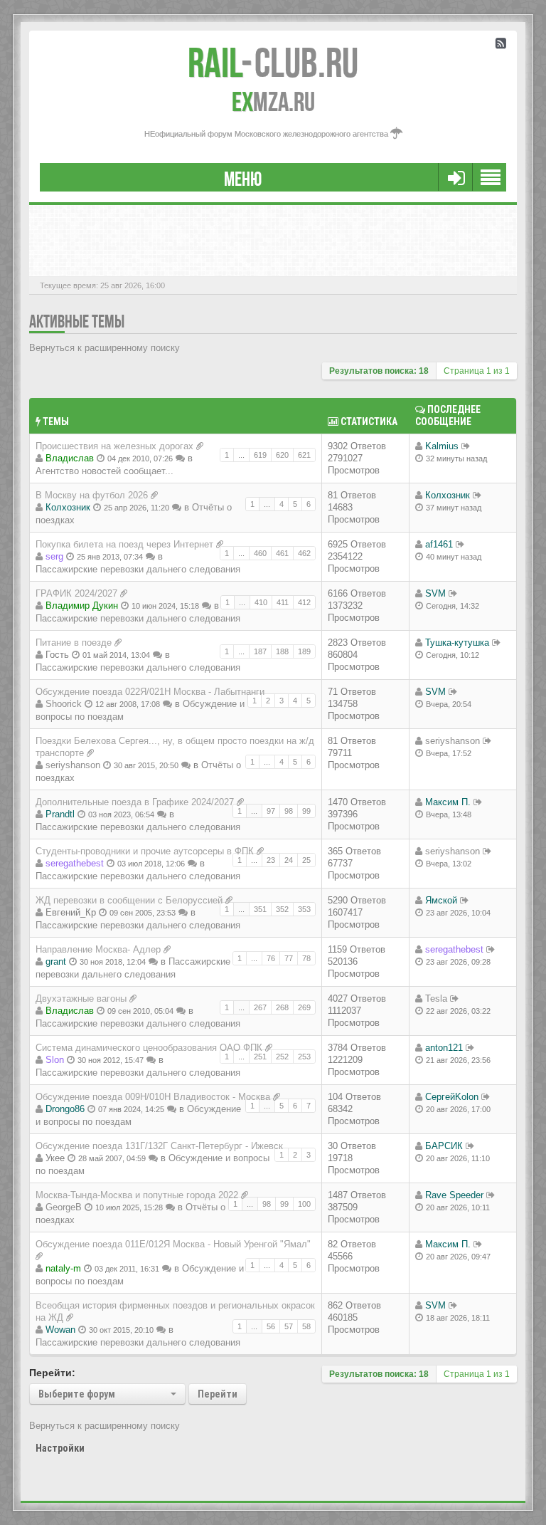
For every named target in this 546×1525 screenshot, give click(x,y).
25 (306, 860)
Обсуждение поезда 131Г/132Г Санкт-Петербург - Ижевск (159, 1146)
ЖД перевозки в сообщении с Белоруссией (129, 900)
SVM (435, 593)
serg (54, 556)
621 (304, 455)
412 (304, 602)
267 (260, 1007)
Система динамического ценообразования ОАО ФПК (149, 1047)
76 (271, 958)
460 (260, 553)
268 (282, 1007)
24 (288, 860)
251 (260, 1056)
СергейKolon (451, 1096)
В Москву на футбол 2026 (92, 495)
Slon (55, 1059)
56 (271, 1326)
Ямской (441, 900)
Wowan (60, 1329)
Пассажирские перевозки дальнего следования (138, 569)
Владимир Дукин (82, 605)
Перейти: (52, 1372)
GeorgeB (64, 1207)
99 (306, 811)
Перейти (217, 1394)
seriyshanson (73, 765)
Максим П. (448, 802)
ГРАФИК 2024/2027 (76, 593)
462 (304, 553)
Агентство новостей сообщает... (104, 471)
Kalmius (442, 446)
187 (260, 651)
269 (304, 1007)
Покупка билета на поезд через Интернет (124, 544)
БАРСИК (444, 1146)
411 (283, 602)
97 (271, 811)
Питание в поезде (74, 642)
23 (271, 860)
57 (288, 1326)
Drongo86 (65, 1109)
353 (304, 909)
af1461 (439, 544)
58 (306, 1326)
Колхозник (68, 507)
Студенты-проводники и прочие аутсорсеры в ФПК (145, 851)
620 (282, 455)
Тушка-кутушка (457, 642)
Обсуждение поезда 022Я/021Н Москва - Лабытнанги (150, 691)
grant (56, 961)
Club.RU (273, 62)
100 (304, 1204)
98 (288, 811)
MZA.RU (273, 102)
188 (282, 651)
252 (282, 1056)
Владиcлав (70, 458)
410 (261, 602)
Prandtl (60, 814)
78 (306, 958)
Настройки (60, 1448)
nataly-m (63, 1268)
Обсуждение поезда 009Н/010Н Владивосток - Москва (153, 1096)
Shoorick (64, 703)
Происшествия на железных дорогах (114, 446)
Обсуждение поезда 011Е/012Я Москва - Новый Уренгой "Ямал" (173, 1244)
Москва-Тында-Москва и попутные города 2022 (137, 1195)
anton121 (444, 1047)
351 (260, 909)
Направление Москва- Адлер (98, 949)
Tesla (436, 998)
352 (282, 909)
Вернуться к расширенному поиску (104, 347)
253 (304, 1056)
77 (288, 958)
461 (282, 553)
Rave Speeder (454, 1195)
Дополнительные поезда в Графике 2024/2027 (135, 802)
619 (260, 455)
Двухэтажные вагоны (81, 998)
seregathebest (75, 863)
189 (304, 651)
